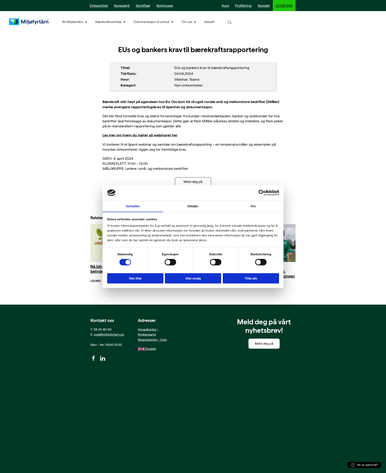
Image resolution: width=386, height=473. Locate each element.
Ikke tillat (135, 278)
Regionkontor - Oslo (152, 340)
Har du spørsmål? (367, 464)
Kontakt (264, 5)
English (150, 349)
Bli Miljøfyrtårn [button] (72, 22)
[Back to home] (29, 21)
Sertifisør (143, 5)
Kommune (164, 5)
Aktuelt (209, 22)
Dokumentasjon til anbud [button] (151, 22)
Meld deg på (193, 182)
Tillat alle (251, 278)
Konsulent (122, 5)
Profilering (243, 5)
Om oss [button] (187, 22)
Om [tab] (253, 206)
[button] (230, 22)
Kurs (225, 5)
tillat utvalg (193, 278)
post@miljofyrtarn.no (109, 334)
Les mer (95, 280)
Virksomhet (98, 5)
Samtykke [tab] (133, 206)
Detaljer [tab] (193, 206)
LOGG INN (284, 5)
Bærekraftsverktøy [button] (108, 22)
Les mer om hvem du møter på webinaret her (140, 135)
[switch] (170, 262)
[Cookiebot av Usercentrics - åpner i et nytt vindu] (261, 193)
